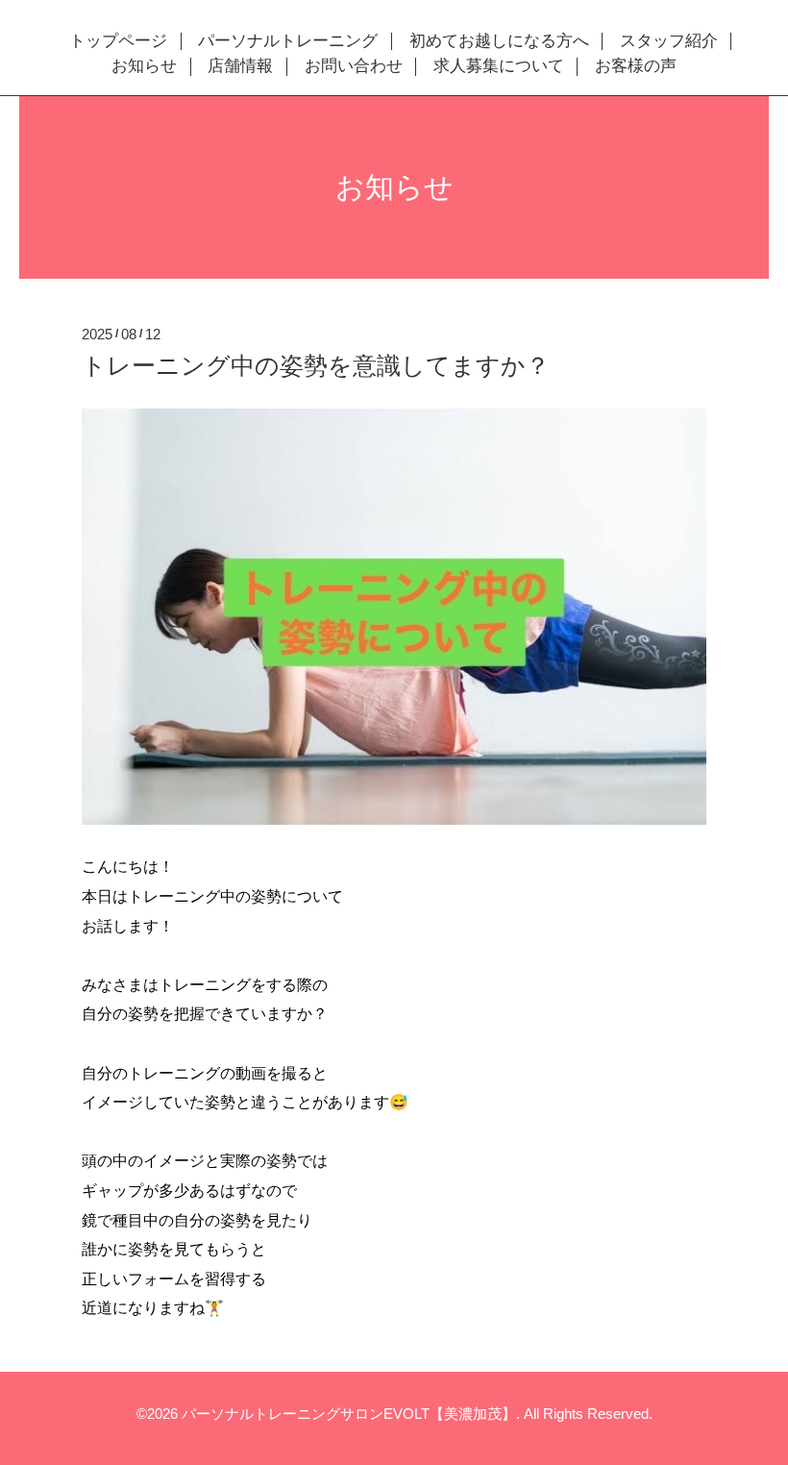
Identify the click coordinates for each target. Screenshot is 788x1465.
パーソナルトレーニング (288, 41)
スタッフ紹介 (669, 41)
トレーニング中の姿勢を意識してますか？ (316, 365)
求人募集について (498, 66)
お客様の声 (636, 66)
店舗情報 (240, 66)
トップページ (118, 41)
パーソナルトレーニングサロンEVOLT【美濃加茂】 (349, 1413)
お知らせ (144, 66)
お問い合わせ (354, 66)
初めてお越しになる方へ (499, 41)
